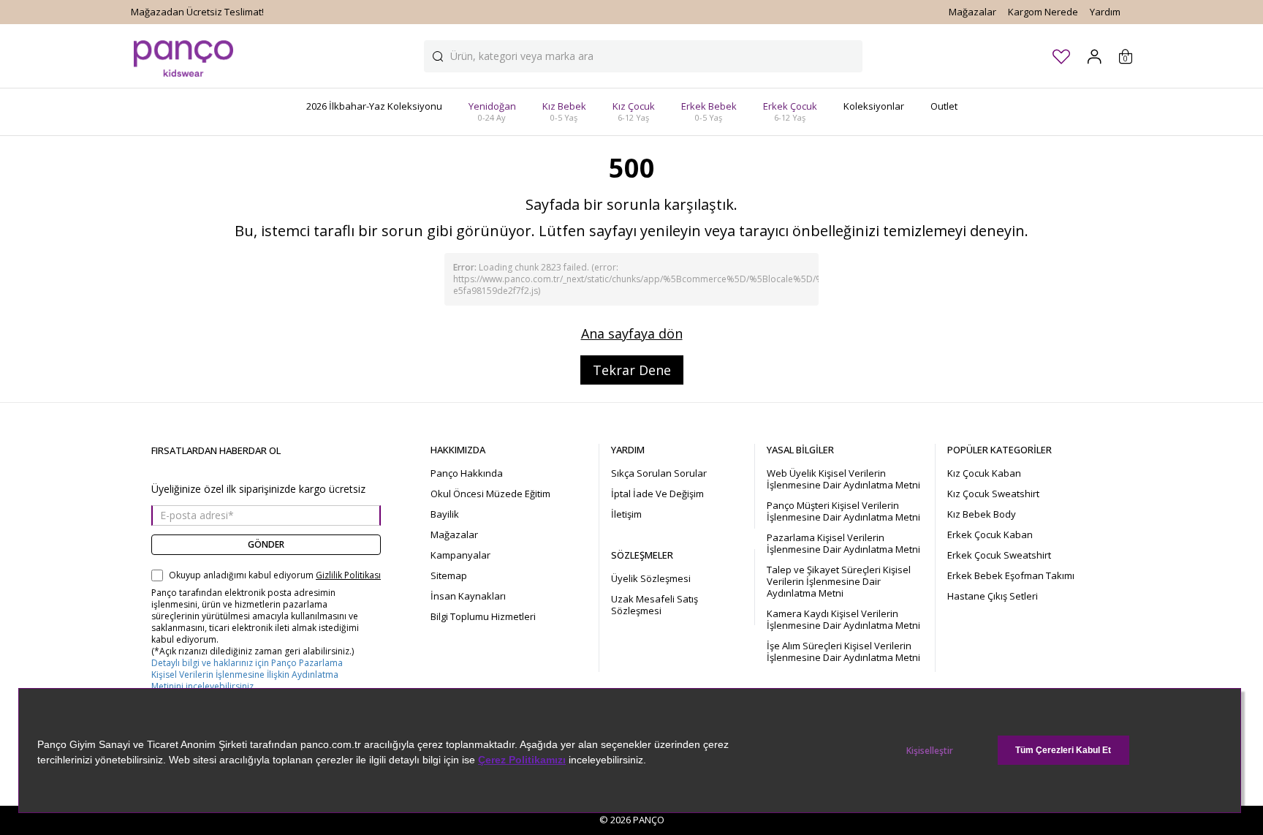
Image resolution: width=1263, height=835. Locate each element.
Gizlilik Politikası (348, 575)
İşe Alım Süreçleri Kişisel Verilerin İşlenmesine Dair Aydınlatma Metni (843, 651)
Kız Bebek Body (981, 514)
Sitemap (449, 575)
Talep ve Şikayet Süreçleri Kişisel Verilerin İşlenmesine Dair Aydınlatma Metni (839, 581)
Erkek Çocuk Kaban (990, 534)
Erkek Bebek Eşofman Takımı (1010, 575)
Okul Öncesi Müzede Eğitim (490, 493)
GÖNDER (266, 544)
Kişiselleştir (929, 750)
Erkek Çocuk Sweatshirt (999, 555)
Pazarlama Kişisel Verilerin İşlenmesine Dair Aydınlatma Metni (843, 543)
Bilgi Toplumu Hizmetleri (483, 616)
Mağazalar (972, 11)
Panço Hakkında (467, 473)
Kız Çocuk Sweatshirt (993, 493)
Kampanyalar (460, 555)
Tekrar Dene (632, 370)
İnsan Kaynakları (468, 595)
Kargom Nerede (1043, 11)
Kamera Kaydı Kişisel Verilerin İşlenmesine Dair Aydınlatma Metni (843, 619)
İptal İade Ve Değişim (657, 493)
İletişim (626, 514)
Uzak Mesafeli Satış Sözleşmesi (654, 604)
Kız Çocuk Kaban (984, 473)
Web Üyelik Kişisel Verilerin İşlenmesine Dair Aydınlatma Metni (843, 478)
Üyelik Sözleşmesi (651, 578)
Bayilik (445, 514)
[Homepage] (183, 56)
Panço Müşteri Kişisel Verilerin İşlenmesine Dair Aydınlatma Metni (843, 511)
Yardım (1105, 11)
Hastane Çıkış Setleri (992, 595)
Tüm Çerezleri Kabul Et (1063, 750)
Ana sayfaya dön (632, 333)
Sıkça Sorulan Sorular (659, 473)
